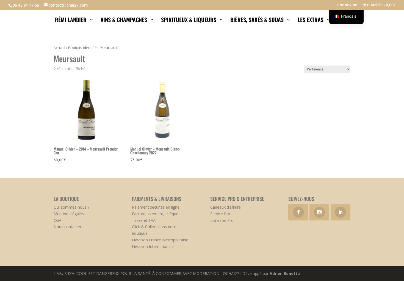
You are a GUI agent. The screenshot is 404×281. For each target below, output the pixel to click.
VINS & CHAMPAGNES (124, 21)
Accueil (59, 47)
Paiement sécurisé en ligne (155, 207)
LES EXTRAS (311, 21)
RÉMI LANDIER (71, 21)
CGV (57, 220)
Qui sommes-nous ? (71, 207)
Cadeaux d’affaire (225, 207)
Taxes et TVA (144, 220)
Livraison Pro (222, 220)
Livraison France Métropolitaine (160, 239)
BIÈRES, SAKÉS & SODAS (257, 21)
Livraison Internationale (153, 246)
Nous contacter (67, 226)
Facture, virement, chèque (155, 213)
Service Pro (220, 213)
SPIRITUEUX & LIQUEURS (189, 21)
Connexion (347, 5)
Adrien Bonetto (285, 273)
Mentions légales (69, 213)
